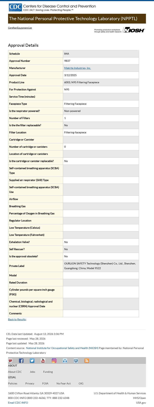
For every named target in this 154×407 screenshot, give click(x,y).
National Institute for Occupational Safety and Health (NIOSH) (62, 348)
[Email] (11, 360)
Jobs (32, 371)
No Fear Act (64, 383)
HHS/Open (139, 397)
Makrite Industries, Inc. (77, 67)
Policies (12, 383)
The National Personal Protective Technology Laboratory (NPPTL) (73, 18)
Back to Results (17, 319)
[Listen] (65, 360)
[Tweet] (32, 360)
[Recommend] (22, 360)
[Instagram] (54, 360)
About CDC (15, 371)
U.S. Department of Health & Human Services (120, 393)
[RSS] (87, 360)
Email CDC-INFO (18, 402)
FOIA (45, 383)
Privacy (29, 383)
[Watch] (76, 360)
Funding (48, 371)
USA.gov (141, 402)
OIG (81, 383)
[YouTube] (43, 360)
